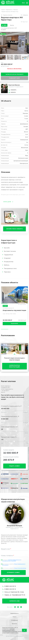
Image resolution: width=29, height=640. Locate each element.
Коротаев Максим (14, 85)
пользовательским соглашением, (9, 631)
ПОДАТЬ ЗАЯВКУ (14, 466)
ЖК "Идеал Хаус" (24, 21)
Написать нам (14, 601)
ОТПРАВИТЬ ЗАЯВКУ (13, 572)
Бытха (12, 25)
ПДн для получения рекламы (20, 568)
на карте (3, 29)
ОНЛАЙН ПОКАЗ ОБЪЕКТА (14, 228)
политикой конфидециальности (14, 559)
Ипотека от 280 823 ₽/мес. (14, 68)
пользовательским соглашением (9, 560)
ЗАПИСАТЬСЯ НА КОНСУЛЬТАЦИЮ (14, 366)
